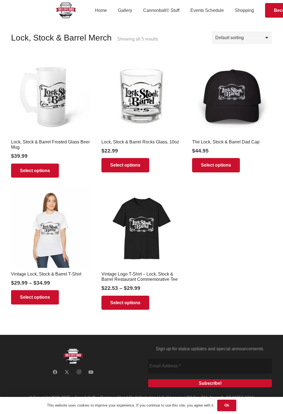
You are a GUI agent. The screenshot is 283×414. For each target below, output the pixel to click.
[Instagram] (79, 372)
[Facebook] (55, 372)
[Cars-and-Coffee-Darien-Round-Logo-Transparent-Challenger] (66, 10)
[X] (66, 372)
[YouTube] (90, 372)
